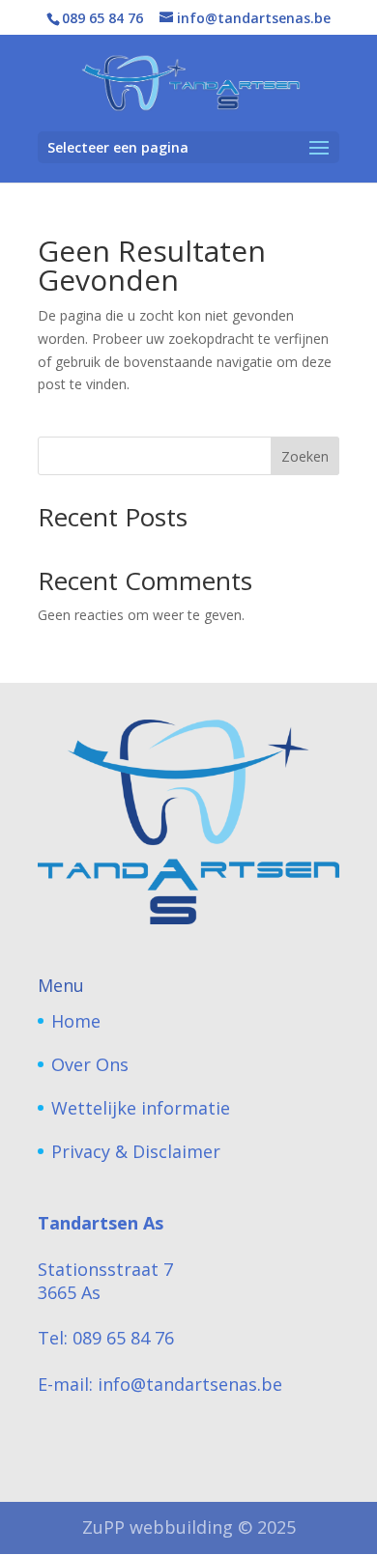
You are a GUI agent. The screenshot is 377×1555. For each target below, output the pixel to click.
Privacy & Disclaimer (135, 1151)
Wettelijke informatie (140, 1107)
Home (76, 1020)
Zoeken (305, 456)
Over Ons (90, 1064)
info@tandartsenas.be (190, 1384)
